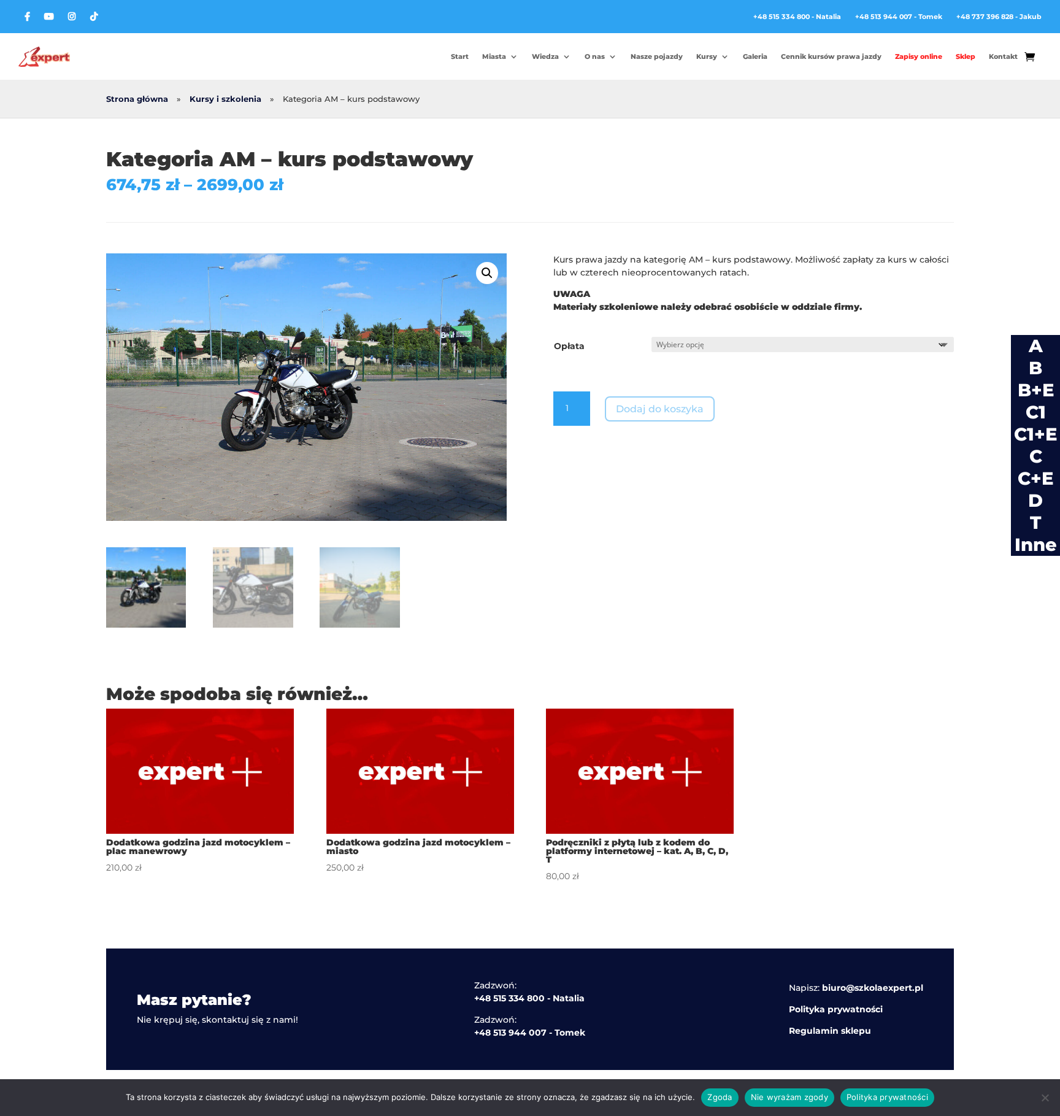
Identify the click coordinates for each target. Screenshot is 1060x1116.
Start (460, 56)
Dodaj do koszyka (660, 409)
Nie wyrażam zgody (789, 1097)
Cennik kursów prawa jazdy (831, 56)
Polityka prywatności (836, 1009)
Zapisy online (918, 56)
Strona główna (137, 99)
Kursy (706, 56)
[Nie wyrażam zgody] (1045, 1097)
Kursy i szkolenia (225, 99)
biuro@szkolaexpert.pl (872, 987)
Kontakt (1003, 56)
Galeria (755, 56)
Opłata (569, 346)
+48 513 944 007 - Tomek (898, 16)
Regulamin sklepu (830, 1030)
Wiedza (545, 56)
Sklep (965, 56)
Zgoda (719, 1097)
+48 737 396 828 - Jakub (999, 16)
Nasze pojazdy (657, 56)
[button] (487, 273)
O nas (595, 56)
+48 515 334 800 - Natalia (797, 16)
